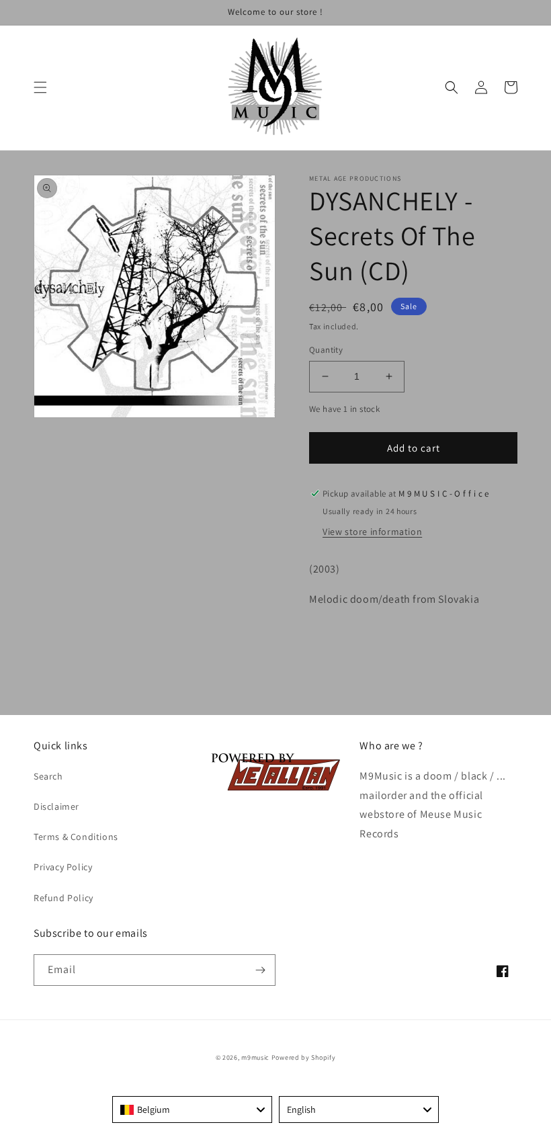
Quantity (326, 349)
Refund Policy (63, 898)
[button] (40, 87)
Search (48, 776)
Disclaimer (56, 806)
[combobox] (192, 1109)
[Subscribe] (260, 970)
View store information (372, 532)
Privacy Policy (63, 867)
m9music (255, 1057)
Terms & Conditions (76, 837)
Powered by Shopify (303, 1057)
